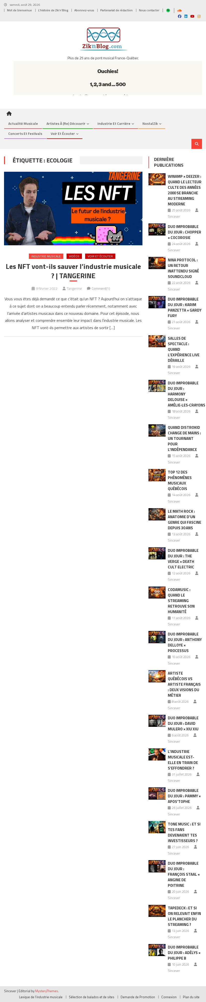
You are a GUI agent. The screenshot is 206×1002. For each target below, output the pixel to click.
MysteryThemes (46, 990)
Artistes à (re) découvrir (65, 123)
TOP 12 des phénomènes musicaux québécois (180, 480)
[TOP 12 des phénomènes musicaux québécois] (157, 475)
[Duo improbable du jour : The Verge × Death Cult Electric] (157, 553)
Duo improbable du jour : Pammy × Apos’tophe (184, 796)
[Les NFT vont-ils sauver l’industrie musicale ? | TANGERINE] (73, 208)
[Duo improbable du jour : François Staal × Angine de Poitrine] (157, 866)
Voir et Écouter (63, 133)
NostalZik (150, 123)
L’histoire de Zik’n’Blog (53, 10)
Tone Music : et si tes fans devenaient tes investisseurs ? (184, 832)
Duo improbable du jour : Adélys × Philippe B (184, 952)
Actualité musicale (23, 123)
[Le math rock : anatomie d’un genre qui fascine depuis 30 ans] (157, 514)
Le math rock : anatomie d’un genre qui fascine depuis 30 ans (184, 519)
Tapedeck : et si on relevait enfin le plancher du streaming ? (184, 916)
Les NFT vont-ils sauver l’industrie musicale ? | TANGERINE (73, 271)
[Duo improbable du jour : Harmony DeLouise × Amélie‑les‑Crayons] (157, 386)
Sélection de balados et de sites (91, 996)
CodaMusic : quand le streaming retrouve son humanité (181, 601)
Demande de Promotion (138, 996)
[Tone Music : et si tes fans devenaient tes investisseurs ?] (157, 827)
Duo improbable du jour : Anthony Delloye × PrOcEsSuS (185, 642)
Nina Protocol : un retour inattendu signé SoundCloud (183, 268)
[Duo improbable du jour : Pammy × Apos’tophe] (157, 793)
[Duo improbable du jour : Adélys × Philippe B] (157, 950)
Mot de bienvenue (19, 10)
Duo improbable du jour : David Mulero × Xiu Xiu (183, 723)
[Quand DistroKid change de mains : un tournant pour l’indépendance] (157, 430)
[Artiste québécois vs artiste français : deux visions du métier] (157, 676)
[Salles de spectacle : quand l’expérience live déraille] (157, 341)
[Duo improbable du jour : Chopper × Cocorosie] (157, 229)
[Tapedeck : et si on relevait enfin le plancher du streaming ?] (157, 911)
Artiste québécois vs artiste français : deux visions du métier (184, 684)
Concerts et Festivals (25, 133)
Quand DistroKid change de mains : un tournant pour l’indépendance (184, 438)
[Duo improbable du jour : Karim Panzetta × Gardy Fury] (157, 302)
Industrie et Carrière (113, 123)
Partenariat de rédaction (116, 10)
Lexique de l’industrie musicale (41, 996)
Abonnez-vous (84, 10)
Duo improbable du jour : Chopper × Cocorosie (184, 232)
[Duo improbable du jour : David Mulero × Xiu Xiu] (157, 721)
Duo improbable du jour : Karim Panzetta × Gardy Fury (184, 307)
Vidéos (74, 256)
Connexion (169, 996)
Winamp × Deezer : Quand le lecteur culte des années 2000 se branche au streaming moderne (184, 190)
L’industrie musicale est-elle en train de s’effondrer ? (183, 760)
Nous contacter (149, 10)
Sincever (174, 216)
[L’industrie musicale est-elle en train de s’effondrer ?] (157, 754)
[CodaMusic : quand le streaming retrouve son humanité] (157, 592)
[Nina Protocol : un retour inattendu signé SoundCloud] (157, 263)
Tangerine (74, 288)
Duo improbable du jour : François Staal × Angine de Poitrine (184, 874)
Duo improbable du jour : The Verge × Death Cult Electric (183, 559)
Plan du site (191, 996)
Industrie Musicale (46, 256)
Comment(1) (101, 288)
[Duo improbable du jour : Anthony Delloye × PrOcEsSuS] (157, 637)
